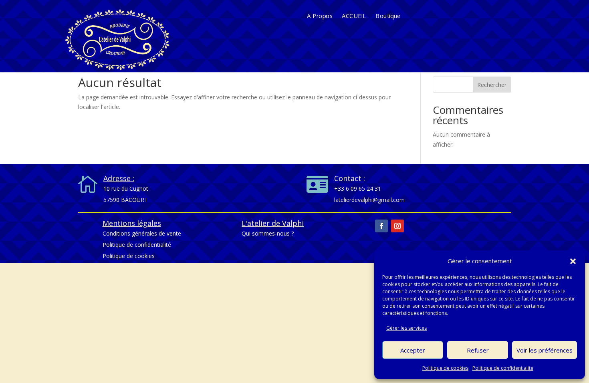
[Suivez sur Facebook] (381, 226)
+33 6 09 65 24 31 (357, 188)
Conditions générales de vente (142, 233)
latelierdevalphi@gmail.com (369, 200)
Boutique (388, 16)
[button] (573, 261)
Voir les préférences (544, 350)
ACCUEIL (354, 16)
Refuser (478, 350)
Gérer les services (406, 328)
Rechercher (491, 85)
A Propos (320, 16)
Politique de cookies (445, 368)
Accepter (412, 350)
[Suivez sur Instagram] (397, 226)
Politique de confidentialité (502, 368)
